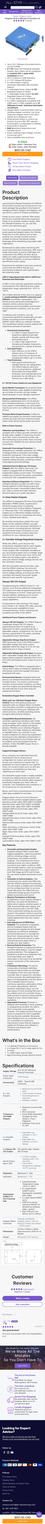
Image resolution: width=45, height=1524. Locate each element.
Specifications (10, 183)
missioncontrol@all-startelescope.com (18, 1505)
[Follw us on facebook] (4, 1453)
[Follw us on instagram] (8, 1453)
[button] (19, 20)
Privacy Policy (7, 1490)
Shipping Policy (8, 1480)
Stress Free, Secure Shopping (25, 163)
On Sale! (4, 11)
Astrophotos (13, 12)
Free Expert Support (21, 159)
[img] (7, 1327)
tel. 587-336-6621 (10, 1508)
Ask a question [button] (23, 1304)
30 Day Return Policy (21, 166)
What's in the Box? (28, 178)
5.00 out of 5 (28, 1289)
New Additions (38, 11)
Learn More (22, 1366)
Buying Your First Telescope (27, 11)
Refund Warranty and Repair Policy (15, 1483)
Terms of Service (9, 1487)
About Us (5, 1494)
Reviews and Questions (30, 183)
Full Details (12, 178)
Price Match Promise (21, 170)
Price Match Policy (9, 1477)
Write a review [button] (22, 1298)
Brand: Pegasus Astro (22, 16)
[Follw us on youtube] (12, 1453)
